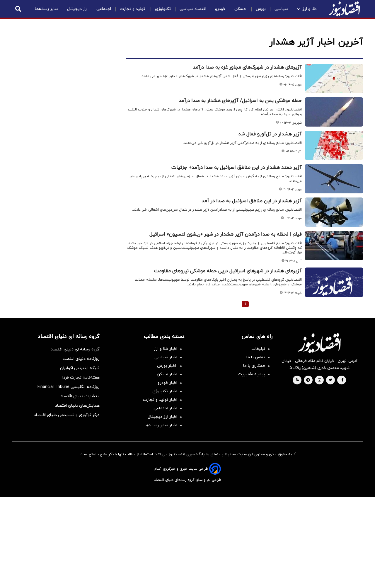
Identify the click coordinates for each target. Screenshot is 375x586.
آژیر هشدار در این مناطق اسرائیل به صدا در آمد (252, 201)
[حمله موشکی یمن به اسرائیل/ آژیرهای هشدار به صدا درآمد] (334, 112)
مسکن (240, 9)
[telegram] (308, 380)
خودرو (220, 9)
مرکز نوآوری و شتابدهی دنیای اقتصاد (67, 415)
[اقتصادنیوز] (319, 343)
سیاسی (281, 9)
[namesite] (344, 8)
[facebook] (342, 380)
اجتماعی (103, 9)
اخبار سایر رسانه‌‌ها (161, 425)
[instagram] (319, 380)
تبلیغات (258, 349)
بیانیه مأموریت (251, 374)
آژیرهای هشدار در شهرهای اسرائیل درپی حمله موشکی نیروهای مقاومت (228, 271)
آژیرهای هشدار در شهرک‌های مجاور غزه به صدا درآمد (247, 67)
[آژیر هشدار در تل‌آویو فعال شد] (334, 145)
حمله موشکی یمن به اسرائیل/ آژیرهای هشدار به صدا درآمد (240, 100)
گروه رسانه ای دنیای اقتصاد (75, 349)
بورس (261, 9)
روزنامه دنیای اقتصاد (81, 359)
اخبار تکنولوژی (164, 391)
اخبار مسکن (167, 374)
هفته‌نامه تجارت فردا (81, 377)
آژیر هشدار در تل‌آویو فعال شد (270, 134)
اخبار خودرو (167, 383)
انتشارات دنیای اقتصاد (80, 396)
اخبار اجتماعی (165, 408)
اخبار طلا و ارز (165, 349)
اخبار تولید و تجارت (160, 400)
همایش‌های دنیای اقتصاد (77, 405)
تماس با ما (255, 357)
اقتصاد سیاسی (193, 9)
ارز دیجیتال (77, 9)
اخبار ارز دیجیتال (162, 417)
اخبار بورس (167, 366)
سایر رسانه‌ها (46, 9)
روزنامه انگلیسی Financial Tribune (69, 387)
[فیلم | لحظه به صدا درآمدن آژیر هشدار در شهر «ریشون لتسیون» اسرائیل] (334, 245)
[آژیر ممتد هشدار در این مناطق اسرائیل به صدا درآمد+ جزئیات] (334, 178)
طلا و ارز (309, 9)
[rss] (297, 380)
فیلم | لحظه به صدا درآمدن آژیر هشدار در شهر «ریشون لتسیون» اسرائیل (225, 234)
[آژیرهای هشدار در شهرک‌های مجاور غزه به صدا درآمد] (334, 78)
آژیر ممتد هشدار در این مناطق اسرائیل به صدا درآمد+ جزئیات (236, 167)
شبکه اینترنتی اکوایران (80, 368)
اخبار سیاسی (165, 357)
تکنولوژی (163, 9)
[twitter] (330, 380)
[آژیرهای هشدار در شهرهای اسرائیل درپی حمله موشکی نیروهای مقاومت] (334, 289)
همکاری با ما (254, 366)
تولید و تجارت (133, 9)
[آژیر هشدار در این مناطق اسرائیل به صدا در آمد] (334, 212)
